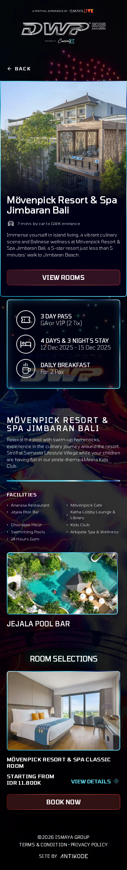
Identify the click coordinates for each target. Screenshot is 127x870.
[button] (95, 779)
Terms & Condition (43, 844)
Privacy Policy (89, 844)
